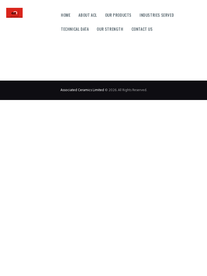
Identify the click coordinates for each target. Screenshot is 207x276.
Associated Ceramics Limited (82, 90)
